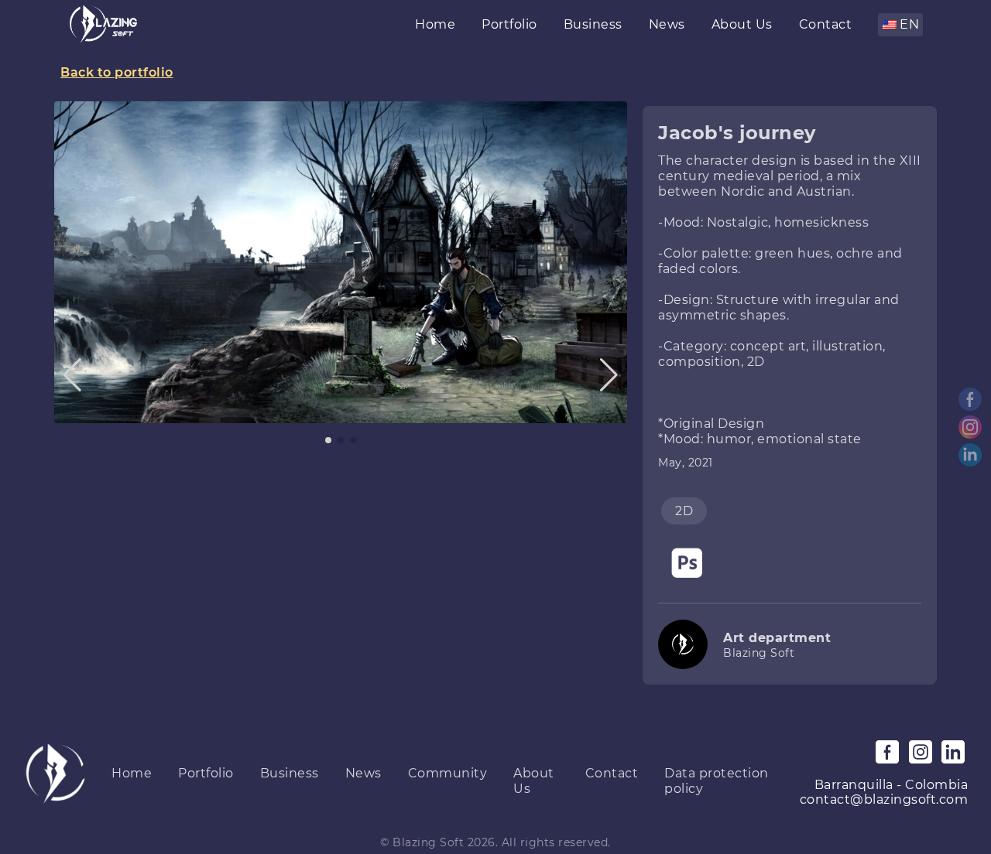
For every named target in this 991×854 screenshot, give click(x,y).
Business (593, 24)
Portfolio (509, 24)
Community (448, 773)
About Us (742, 24)
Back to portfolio (116, 72)
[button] (72, 375)
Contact (825, 24)
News (667, 24)
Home (435, 24)
